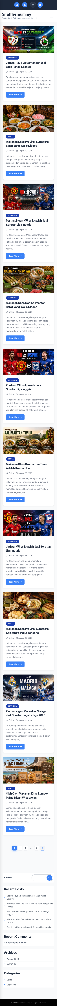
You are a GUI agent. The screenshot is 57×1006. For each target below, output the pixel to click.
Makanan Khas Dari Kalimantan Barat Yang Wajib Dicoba (29, 920)
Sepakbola (12, 57)
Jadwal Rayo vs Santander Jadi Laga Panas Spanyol (26, 897)
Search (8, 877)
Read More (14, 94)
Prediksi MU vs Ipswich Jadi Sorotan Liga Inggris (29, 927)
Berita (11, 136)
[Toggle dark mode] (24, 4)
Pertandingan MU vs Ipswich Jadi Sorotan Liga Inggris (28, 913)
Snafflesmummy (16, 14)
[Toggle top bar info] (33, 5)
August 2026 (13, 959)
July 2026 (11, 964)
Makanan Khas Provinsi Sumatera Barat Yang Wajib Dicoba (30, 905)
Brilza (11, 72)
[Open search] (16, 4)
